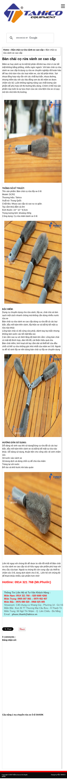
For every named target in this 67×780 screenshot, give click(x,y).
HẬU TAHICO (61, 775)
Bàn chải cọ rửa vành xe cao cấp (27, 50)
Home (6, 50)
